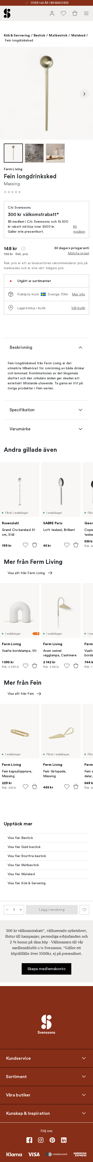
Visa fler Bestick (20, 838)
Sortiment (16, 1076)
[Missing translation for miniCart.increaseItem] (20, 910)
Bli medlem (79, 229)
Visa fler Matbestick (23, 865)
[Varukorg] (75, 13)
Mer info (78, 294)
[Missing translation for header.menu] (86, 13)
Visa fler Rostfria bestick (27, 856)
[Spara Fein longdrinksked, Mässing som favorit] (84, 910)
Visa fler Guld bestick (24, 847)
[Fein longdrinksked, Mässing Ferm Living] (46, 93)
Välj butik (78, 308)
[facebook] (29, 1140)
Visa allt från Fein (21, 693)
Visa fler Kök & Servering (27, 883)
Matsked (78, 35)
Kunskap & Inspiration (28, 1113)
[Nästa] (84, 94)
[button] (12, 191)
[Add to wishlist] (25, 545)
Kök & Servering (17, 35)
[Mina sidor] (52, 13)
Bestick (40, 35)
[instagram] (41, 1140)
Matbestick (58, 35)
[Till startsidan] (7, 13)
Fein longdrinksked (19, 40)
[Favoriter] (63, 13)
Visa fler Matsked (21, 874)
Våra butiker (18, 1095)
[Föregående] (8, 94)
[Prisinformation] (23, 249)
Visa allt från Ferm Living (26, 573)
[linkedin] (64, 1140)
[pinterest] (52, 1140)
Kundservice (18, 1058)
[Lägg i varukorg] (34, 545)
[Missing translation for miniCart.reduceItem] (7, 910)
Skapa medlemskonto (46, 969)
